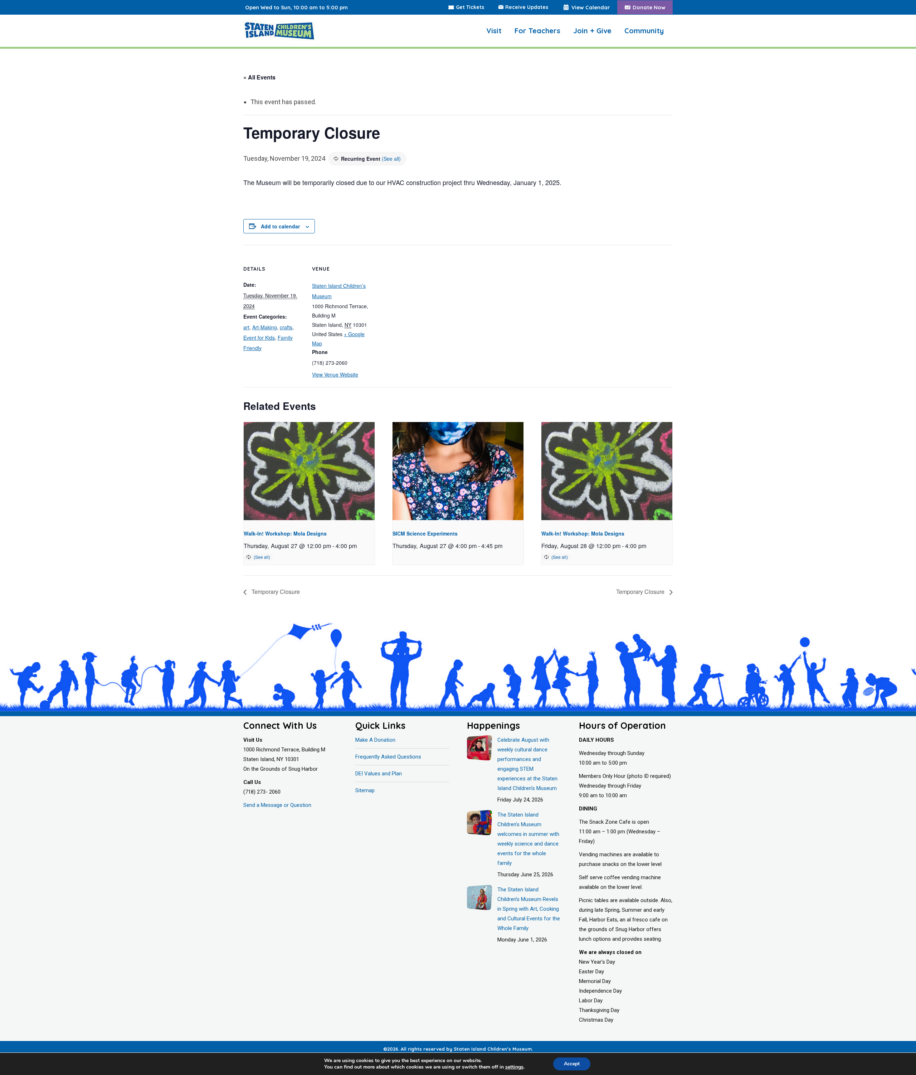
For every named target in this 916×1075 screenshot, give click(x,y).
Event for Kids (259, 337)
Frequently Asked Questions (388, 757)
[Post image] (479, 747)
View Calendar (590, 7)
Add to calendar (280, 226)
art (246, 327)
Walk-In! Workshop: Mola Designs (285, 533)
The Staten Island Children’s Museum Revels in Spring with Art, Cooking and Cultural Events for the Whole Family (528, 908)
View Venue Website (335, 374)
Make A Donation (375, 740)
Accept (572, 1063)
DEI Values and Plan (378, 773)
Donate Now (649, 7)
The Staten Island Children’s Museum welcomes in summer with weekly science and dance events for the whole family (528, 839)
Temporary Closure (275, 591)
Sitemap (365, 790)
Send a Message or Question (277, 805)
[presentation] (309, 471)
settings (514, 1067)
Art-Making (264, 327)
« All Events (259, 77)
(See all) (391, 158)
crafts (286, 327)
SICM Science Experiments (425, 533)
